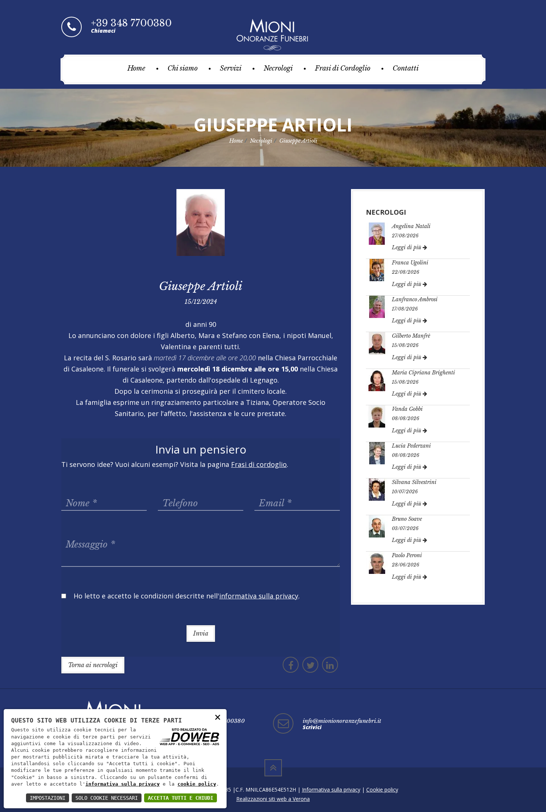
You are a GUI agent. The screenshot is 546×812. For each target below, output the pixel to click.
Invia (200, 633)
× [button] (217, 716)
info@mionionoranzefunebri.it (342, 720)
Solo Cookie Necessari (106, 798)
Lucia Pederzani (411, 445)
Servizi (230, 68)
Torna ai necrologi (93, 665)
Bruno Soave (407, 519)
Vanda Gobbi (407, 409)
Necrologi (278, 68)
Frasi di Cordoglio (342, 68)
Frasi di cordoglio (259, 464)
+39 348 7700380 (131, 23)
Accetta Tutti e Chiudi (180, 798)
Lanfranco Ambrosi (415, 299)
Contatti (406, 68)
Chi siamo (183, 68)
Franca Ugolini (410, 262)
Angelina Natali (411, 226)
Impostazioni (47, 798)
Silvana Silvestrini (414, 482)
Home (136, 68)
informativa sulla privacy (122, 784)
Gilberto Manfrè (411, 335)
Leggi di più (407, 247)
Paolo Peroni (407, 555)
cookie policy (197, 784)
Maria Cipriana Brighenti (423, 372)
